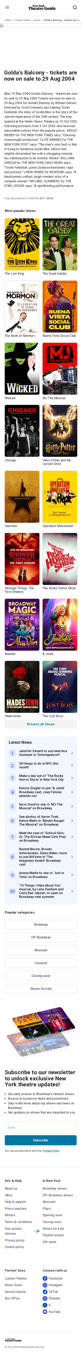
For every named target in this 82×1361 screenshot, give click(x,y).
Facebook (55, 1278)
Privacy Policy (51, 1150)
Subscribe (40, 1140)
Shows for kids (41, 989)
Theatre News (23, 20)
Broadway (41, 924)
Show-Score (13, 1285)
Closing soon (41, 976)
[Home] (42, 7)
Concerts (41, 963)
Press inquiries (15, 1208)
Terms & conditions (18, 1222)
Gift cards (50, 1242)
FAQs (9, 1195)
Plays (47, 1208)
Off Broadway (41, 937)
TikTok (53, 1292)
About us (11, 1188)
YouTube (55, 1312)
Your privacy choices (13, 1231)
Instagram (56, 1285)
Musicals (40, 950)
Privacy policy (15, 1240)
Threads (54, 1298)
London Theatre (16, 1278)
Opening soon (52, 1215)
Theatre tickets (53, 1235)
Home (8, 20)
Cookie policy (14, 1247)
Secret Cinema (15, 1292)
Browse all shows (41, 724)
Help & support (15, 1202)
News (37, 20)
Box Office (12, 1298)
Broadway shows (55, 1188)
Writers (10, 1215)
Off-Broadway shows (58, 1195)
